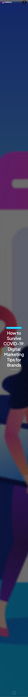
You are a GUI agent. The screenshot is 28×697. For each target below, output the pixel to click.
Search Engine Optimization (14, 327)
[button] (24, 2)
